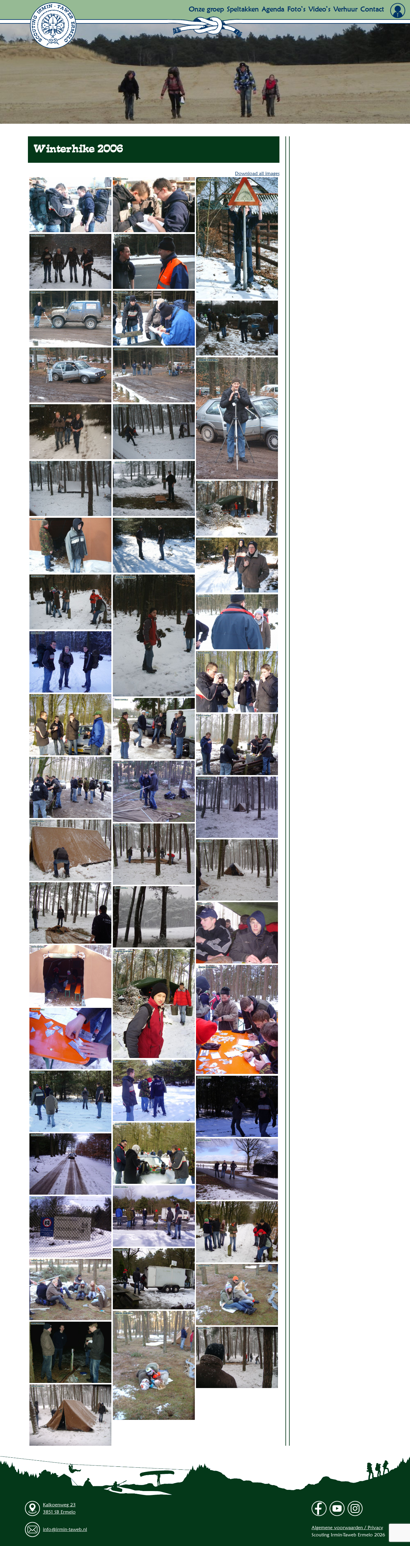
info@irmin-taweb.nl (65, 1529)
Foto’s (296, 9)
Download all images (257, 173)
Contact (372, 9)
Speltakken (243, 9)
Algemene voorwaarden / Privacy (347, 1527)
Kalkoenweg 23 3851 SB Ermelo (59, 1508)
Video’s (319, 9)
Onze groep (206, 9)
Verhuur (345, 9)
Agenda (273, 9)
